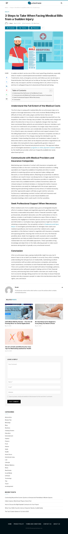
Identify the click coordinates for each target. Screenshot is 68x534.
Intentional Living (10, 457)
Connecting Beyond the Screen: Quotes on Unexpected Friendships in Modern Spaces (28, 497)
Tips (6, 481)
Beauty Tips (8, 420)
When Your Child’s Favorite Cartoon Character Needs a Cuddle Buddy (24, 508)
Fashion (7, 438)
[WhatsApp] (6, 94)
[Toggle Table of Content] (50, 90)
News (6, 467)
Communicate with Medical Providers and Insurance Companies (32, 95)
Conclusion (17, 99)
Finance (7, 441)
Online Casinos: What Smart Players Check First (18, 501)
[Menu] (7, 3)
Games (7, 446)
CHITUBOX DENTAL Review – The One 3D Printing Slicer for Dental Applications (18, 322)
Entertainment (9, 436)
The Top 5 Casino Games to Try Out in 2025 (17, 511)
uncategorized (9, 486)
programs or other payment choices (43, 147)
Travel (6, 483)
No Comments (27, 23)
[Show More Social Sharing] (42, 27)
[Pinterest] (6, 90)
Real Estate (8, 470)
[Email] (6, 98)
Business (7, 428)
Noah (11, 23)
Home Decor (8, 454)
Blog (6, 425)
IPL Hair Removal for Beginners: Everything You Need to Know (45, 322)
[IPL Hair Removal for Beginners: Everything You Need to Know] (49, 312)
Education (8, 433)
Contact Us (47, 524)
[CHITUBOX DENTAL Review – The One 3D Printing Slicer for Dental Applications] (19, 312)
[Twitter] (6, 81)
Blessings (7, 422)
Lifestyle (7, 462)
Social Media (8, 473)
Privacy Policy (19, 524)
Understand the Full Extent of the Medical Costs (27, 93)
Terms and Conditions (33, 524)
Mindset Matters (9, 465)
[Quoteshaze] (34, 3)
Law (6, 459)
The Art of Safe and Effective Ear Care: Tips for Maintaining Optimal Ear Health (18, 347)
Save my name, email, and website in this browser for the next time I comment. (30, 396)
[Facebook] (6, 77)
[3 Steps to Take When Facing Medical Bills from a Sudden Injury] (34, 50)
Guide (6, 449)
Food (6, 444)
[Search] (61, 3)
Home (6, 7)
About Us (56, 524)
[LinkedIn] (6, 86)
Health (7, 11)
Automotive (8, 417)
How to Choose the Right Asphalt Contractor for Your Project (22, 504)
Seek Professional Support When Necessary (26, 97)
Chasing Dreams (9, 430)
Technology (8, 478)
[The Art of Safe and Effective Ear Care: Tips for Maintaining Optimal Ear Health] (19, 337)
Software (7, 475)
